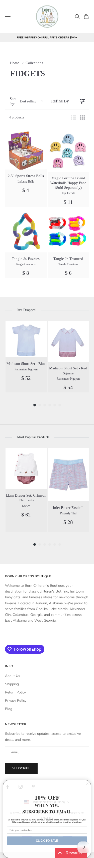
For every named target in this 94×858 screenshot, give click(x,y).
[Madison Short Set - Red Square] (68, 341)
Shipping (12, 684)
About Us (12, 675)
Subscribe (21, 768)
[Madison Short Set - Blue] (26, 339)
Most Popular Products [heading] (33, 437)
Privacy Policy (15, 700)
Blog (8, 708)
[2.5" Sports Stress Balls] (26, 150)
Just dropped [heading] (26, 310)
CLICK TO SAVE (47, 840)
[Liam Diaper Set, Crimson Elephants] (26, 468)
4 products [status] (16, 117)
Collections (34, 63)
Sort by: (23, 101)
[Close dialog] (87, 783)
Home (15, 63)
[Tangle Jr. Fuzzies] (26, 231)
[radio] (73, 117)
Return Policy (15, 692)
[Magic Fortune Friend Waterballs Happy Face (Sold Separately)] (68, 151)
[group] (26, 356)
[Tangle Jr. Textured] (68, 231)
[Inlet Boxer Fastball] (68, 474)
